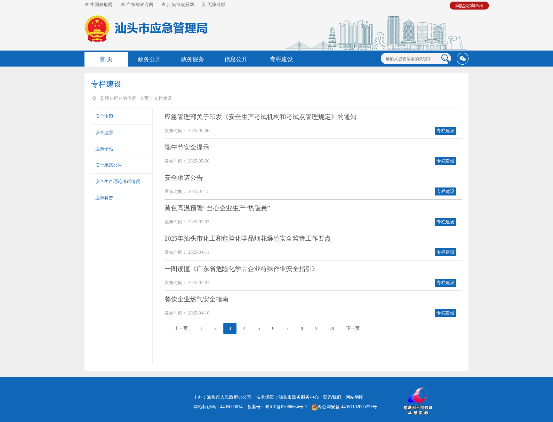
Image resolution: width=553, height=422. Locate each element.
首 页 (106, 59)
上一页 (181, 328)
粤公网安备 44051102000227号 (347, 406)
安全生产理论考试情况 (117, 181)
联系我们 (332, 397)
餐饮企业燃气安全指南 (196, 299)
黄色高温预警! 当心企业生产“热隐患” (217, 207)
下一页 (353, 328)
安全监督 (104, 132)
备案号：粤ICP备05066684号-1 (277, 406)
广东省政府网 (139, 4)
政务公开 (149, 59)
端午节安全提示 (186, 147)
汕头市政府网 (180, 4)
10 (332, 328)
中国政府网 (101, 4)
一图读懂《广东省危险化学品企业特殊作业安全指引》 (241, 268)
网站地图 (355, 397)
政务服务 (192, 59)
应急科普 (104, 197)
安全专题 (104, 116)
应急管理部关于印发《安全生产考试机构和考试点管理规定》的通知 (260, 116)
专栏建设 (281, 59)
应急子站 (104, 149)
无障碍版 (215, 4)
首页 (144, 98)
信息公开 (235, 59)
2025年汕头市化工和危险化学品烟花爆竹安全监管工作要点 (247, 238)
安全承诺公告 (108, 165)
